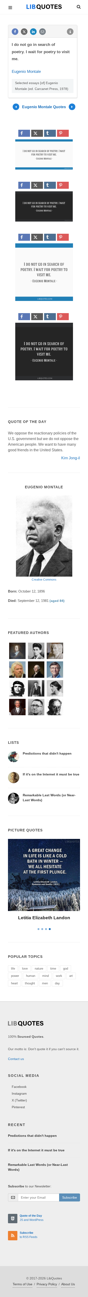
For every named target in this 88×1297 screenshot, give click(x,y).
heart (14, 983)
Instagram (19, 1093)
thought (30, 983)
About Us (68, 1284)
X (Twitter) (19, 1100)
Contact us (16, 1059)
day (57, 983)
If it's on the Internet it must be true (51, 774)
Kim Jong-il (70, 458)
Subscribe (69, 1197)
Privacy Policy (47, 1284)
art (71, 976)
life (13, 968)
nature (39, 968)
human (30, 976)
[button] (78, 6)
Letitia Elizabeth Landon (44, 917)
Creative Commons (44, 579)
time (53, 968)
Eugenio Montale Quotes (44, 107)
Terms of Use (22, 1284)
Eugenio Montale (26, 71)
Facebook (19, 1087)
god (65, 968)
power (15, 976)
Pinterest (18, 1107)
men (45, 983)
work (59, 976)
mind (45, 976)
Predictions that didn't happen (47, 753)
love (25, 968)
